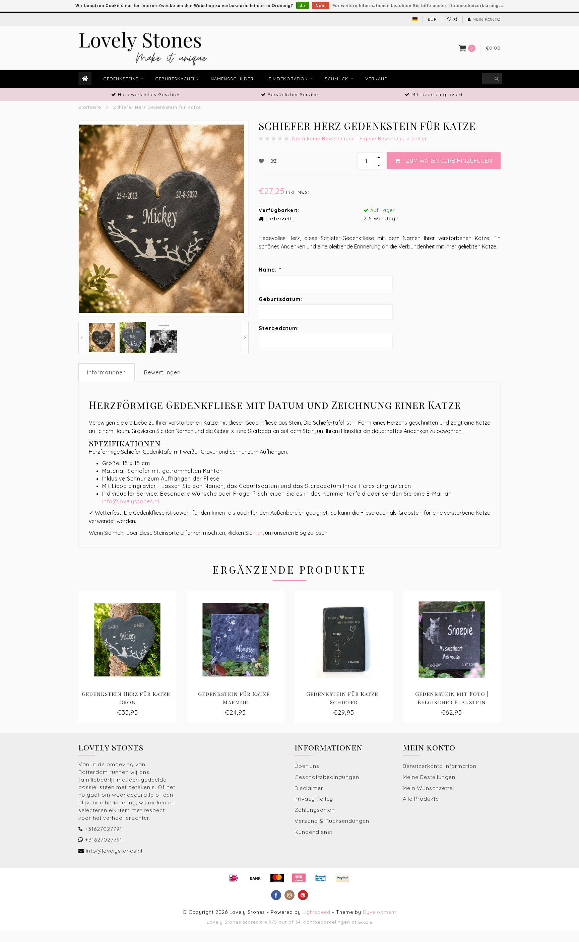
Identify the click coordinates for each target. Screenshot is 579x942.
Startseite (89, 107)
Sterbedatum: (279, 328)
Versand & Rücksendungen (332, 820)
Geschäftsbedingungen (327, 777)
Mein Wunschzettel (428, 788)
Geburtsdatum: (280, 299)
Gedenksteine (120, 78)
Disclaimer (309, 788)
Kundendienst (313, 831)
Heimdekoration (286, 78)
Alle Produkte (421, 798)
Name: (270, 269)
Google (365, 922)
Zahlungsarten (315, 809)
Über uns (307, 766)
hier (258, 532)
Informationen (106, 372)
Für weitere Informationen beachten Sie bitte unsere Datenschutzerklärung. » (418, 5)
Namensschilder (232, 78)
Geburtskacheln (177, 78)
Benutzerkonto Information (439, 766)
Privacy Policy (314, 798)
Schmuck (336, 78)
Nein (321, 5)
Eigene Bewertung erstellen (394, 139)
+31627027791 (103, 828)
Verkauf (376, 78)
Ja (302, 5)
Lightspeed (316, 912)
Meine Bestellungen (429, 777)
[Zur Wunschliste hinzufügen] (261, 161)
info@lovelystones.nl (130, 501)
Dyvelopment (379, 912)
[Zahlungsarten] (233, 878)
